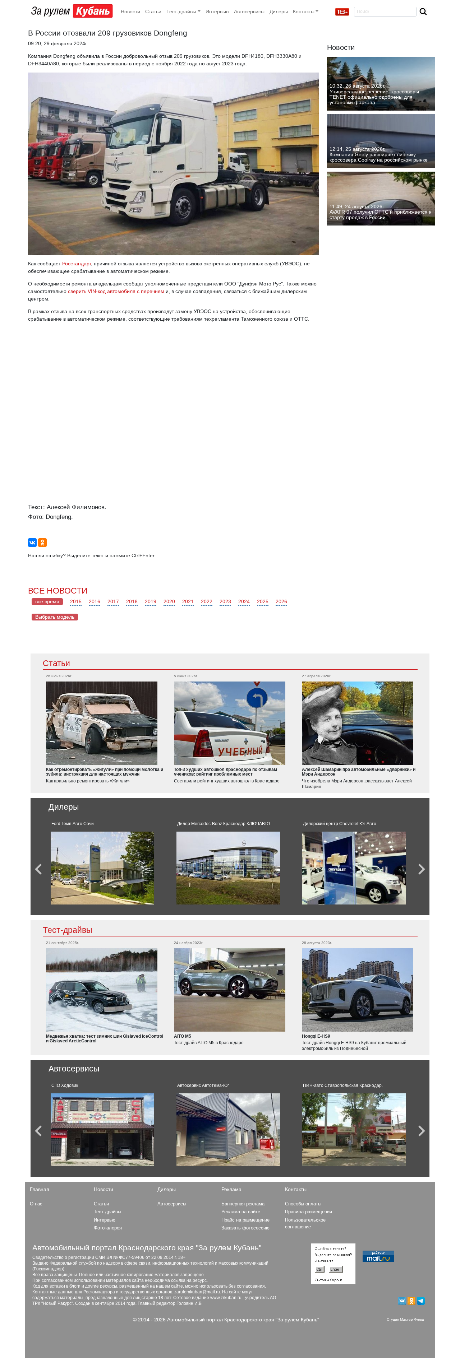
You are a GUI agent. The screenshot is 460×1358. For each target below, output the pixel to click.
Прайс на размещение (245, 1220)
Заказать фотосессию (245, 1228)
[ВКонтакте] (32, 542)
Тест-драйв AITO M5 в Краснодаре (209, 1042)
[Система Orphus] (333, 1263)
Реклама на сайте (240, 1211)
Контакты (296, 1189)
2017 (113, 601)
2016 (94, 601)
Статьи (153, 11)
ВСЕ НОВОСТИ (58, 590)
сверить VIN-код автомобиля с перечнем (116, 291)
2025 (262, 601)
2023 (225, 601)
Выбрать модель (54, 617)
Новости (130, 11)
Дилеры (279, 11)
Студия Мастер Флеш (405, 1319)
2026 (281, 601)
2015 (76, 601)
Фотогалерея (108, 1228)
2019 (150, 601)
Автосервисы (249, 11)
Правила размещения (308, 1211)
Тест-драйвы (67, 930)
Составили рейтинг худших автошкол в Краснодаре (227, 780)
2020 (169, 601)
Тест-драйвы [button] (181, 11)
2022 (206, 601)
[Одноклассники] (42, 542)
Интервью (217, 11)
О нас (36, 1203)
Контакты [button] (303, 11)
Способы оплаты (303, 1203)
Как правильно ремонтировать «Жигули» (88, 780)
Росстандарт (76, 263)
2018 (132, 601)
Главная (39, 1189)
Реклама (231, 1189)
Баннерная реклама (242, 1203)
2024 (244, 601)
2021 (188, 601)
